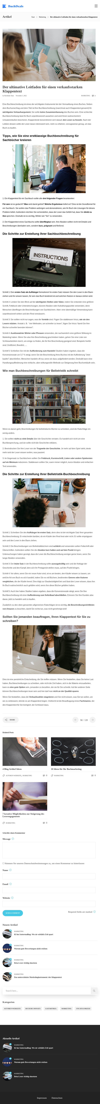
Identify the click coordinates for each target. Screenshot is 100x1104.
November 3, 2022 (21, 96)
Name (6, 870)
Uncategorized (83, 1009)
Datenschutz (57, 1098)
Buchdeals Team (9, 96)
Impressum (42, 1098)
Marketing (42, 17)
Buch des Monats (32, 1009)
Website (7, 898)
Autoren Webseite (13, 775)
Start (33, 17)
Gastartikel (51, 1009)
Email (6, 884)
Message (7, 839)
